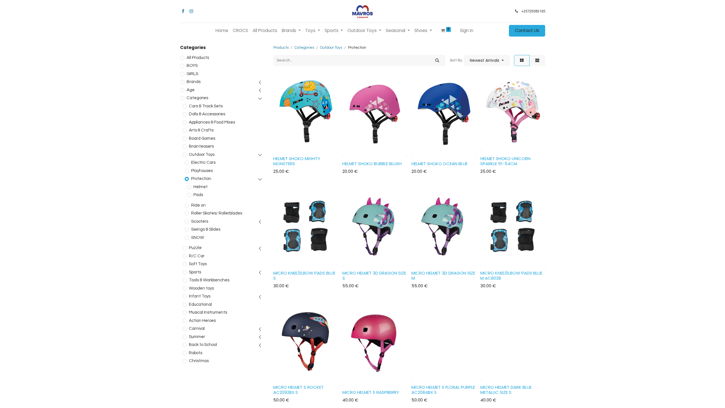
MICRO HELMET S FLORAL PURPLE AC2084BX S (443, 389)
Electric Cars (203, 162)
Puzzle (195, 248)
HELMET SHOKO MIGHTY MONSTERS (296, 161)
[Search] (437, 60)
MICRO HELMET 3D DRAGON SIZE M (443, 275)
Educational (200, 304)
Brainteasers (201, 146)
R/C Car (196, 256)
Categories (197, 98)
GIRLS (192, 74)
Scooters (199, 221)
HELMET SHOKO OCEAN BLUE (439, 164)
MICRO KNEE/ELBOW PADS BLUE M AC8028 (511, 275)
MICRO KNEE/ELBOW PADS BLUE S (304, 275)
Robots (195, 353)
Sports (195, 272)
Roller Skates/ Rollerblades (216, 213)
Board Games (202, 138)
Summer (197, 337)
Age (191, 90)
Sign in (466, 30)
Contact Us (527, 30)
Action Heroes (202, 320)
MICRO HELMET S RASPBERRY (370, 392)
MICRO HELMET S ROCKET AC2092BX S (298, 389)
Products (281, 48)
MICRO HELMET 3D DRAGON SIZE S (374, 275)
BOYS (192, 65)
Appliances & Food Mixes (212, 122)
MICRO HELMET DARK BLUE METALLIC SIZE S (506, 389)
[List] (537, 60)
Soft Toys (198, 264)
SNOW (197, 237)
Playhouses (202, 171)
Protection (201, 179)
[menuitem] (222, 30)
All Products (198, 58)
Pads (198, 195)
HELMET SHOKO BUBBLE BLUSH (372, 164)
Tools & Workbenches (209, 280)
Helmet (200, 187)
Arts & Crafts (201, 130)
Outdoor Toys (201, 154)
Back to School (203, 345)
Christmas (199, 361)
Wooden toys (201, 288)
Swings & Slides (205, 229)
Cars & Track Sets (206, 106)
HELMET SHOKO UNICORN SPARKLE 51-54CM (505, 161)
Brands (194, 82)
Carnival (197, 328)
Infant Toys (199, 296)
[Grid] (522, 60)
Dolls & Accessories (207, 114)
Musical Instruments (208, 312)
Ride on (198, 205)
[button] (487, 60)
